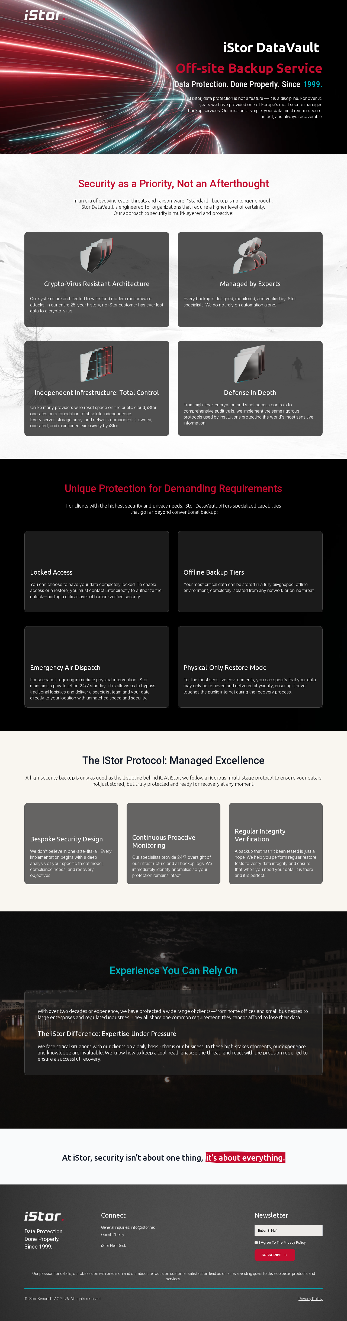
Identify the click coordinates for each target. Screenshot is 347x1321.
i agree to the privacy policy (282, 1242)
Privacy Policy (310, 1299)
